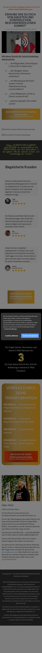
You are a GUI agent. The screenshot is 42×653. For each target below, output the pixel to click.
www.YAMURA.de (9, 559)
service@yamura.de (9, 552)
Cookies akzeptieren (30, 336)
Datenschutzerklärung (25, 623)
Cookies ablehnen (11, 336)
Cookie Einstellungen (10, 329)
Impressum (14, 623)
